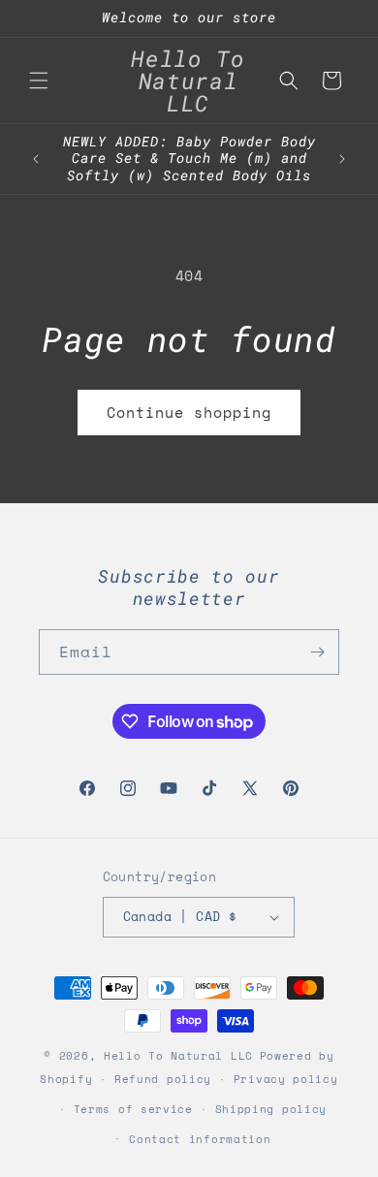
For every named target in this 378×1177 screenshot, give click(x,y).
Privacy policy (286, 1079)
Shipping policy (271, 1109)
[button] (38, 80)
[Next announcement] (342, 159)
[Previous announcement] (36, 159)
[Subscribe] (317, 652)
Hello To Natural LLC (178, 1056)
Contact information (199, 1139)
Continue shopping (189, 412)
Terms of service (133, 1109)
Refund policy (162, 1079)
